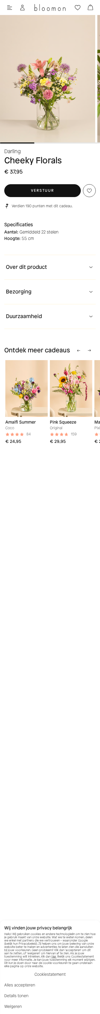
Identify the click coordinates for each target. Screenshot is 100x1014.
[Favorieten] (77, 7)
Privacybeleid (27, 943)
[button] (42, 190)
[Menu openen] (9, 7)
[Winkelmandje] (90, 7)
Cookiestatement (50, 974)
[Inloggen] (22, 7)
